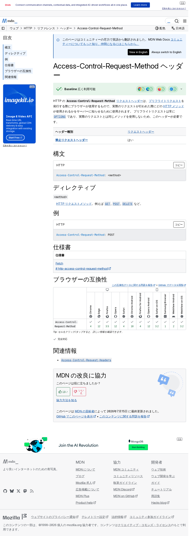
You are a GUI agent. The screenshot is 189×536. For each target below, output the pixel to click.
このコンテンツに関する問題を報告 (123, 416)
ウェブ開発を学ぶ (161, 476)
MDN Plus (81, 496)
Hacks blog (156, 502)
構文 (8, 47)
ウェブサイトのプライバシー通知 (53, 517)
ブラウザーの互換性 (18, 71)
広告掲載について (86, 489)
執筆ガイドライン (123, 483)
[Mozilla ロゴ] (15, 516)
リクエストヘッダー (129, 101)
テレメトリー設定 (93, 517)
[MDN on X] (18, 491)
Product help (83, 502)
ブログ (79, 476)
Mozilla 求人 (83, 483)
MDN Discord (121, 489)
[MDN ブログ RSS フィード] (32, 491)
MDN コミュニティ (124, 469)
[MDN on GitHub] (5, 491)
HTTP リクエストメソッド (74, 204)
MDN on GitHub (122, 496)
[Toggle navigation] (185, 21)
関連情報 (11, 77)
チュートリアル (159, 489)
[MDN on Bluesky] (12, 491)
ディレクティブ (15, 53)
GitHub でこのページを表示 (74, 416)
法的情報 (117, 517)
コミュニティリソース (126, 476)
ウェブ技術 (156, 469)
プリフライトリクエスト (165, 101)
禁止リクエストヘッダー (71, 140)
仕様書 (9, 65)
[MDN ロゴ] (10, 462)
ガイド (153, 483)
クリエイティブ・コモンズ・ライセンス (144, 525)
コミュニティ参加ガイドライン (150, 517)
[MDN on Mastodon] (25, 491)
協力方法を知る (66, 400)
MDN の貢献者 (84, 411)
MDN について (84, 469)
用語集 (153, 496)
